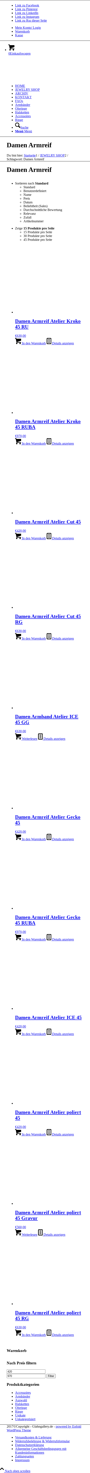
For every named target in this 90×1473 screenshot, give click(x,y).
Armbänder (22, 1396)
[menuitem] (49, 28)
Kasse (19, 35)
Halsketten (22, 1404)
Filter (51, 1376)
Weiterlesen (29, 738)
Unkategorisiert (25, 1419)
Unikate (20, 1415)
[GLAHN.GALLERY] (38, 78)
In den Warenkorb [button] (33, 343)
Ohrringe (21, 1408)
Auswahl (21, 1400)
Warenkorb (22, 31)
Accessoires (23, 1392)
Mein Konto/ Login (28, 27)
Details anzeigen (62, 343)
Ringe (19, 1411)
